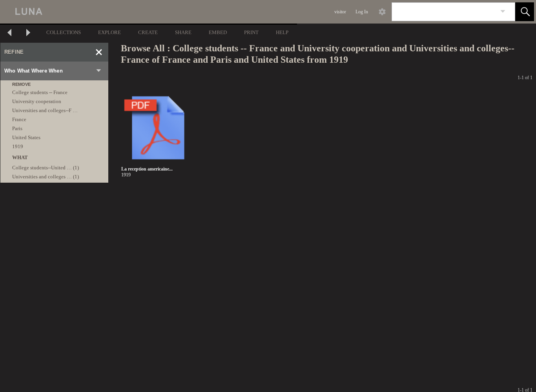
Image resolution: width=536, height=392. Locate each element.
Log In (362, 12)
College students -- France (39, 92)
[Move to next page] (28, 34)
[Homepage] (148, 12)
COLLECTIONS (63, 32)
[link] (503, 12)
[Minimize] (98, 52)
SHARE (183, 32)
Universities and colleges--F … (45, 110)
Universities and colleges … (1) (45, 177)
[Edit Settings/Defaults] (382, 11)
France (19, 119)
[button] (524, 11)
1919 (17, 146)
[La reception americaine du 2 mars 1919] (158, 128)
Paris (17, 128)
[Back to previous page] (9, 34)
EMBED (218, 32)
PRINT (251, 32)
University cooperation (36, 101)
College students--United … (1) (45, 168)
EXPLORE (109, 32)
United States (26, 137)
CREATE (148, 32)
